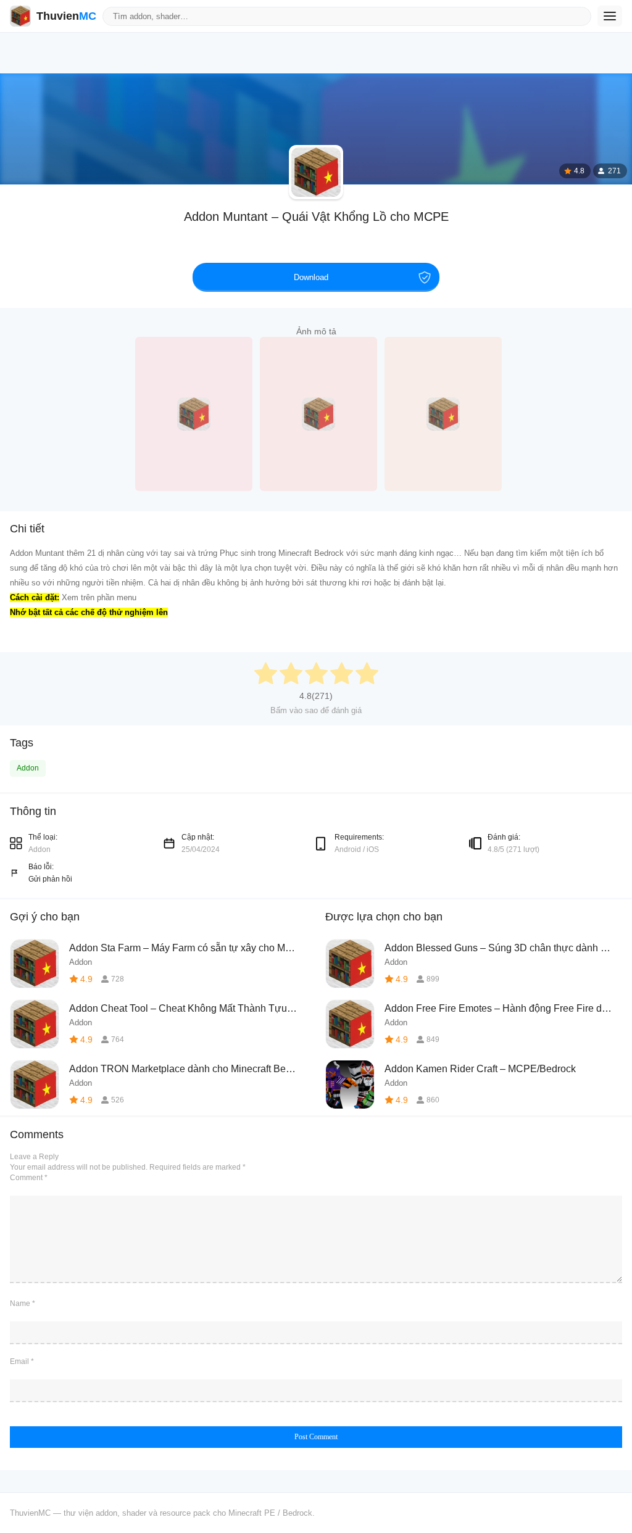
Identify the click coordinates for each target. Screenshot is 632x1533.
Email (22, 1361)
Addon (28, 768)
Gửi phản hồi (50, 879)
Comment (29, 1177)
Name (22, 1303)
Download (311, 277)
